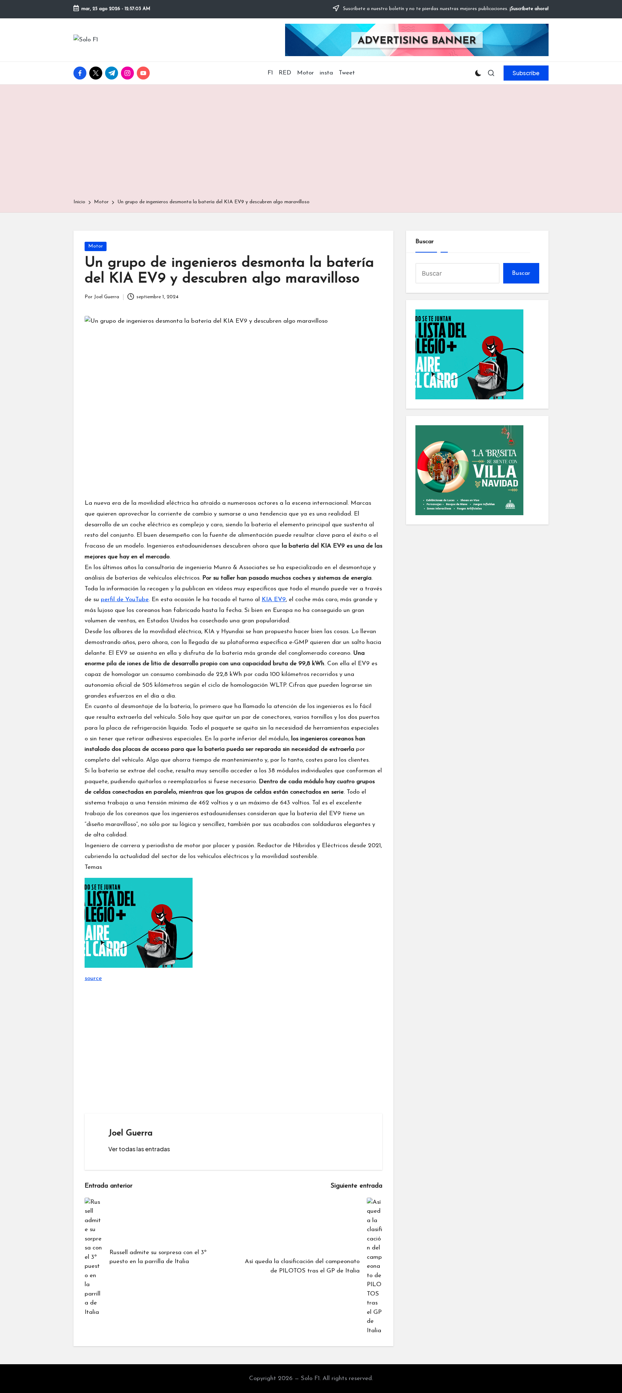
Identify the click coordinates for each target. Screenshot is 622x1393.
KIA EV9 (274, 599)
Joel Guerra (130, 1133)
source (93, 978)
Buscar (424, 242)
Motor (95, 246)
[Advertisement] (311, 144)
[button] (526, 73)
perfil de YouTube (125, 599)
